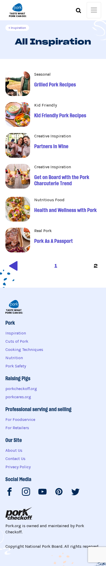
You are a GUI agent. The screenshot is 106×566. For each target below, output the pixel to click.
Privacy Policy (18, 466)
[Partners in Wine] (53, 145)
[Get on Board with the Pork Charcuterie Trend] (53, 177)
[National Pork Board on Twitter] (75, 493)
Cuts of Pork (16, 341)
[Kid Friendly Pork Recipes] (53, 114)
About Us (13, 450)
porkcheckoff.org (21, 388)
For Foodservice (20, 419)
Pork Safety (15, 366)
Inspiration (15, 333)
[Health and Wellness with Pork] (53, 209)
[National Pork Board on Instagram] (26, 493)
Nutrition (14, 357)
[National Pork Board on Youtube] (42, 493)
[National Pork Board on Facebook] (9, 493)
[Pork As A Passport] (53, 240)
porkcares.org (18, 396)
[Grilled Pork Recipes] (53, 83)
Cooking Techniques (24, 349)
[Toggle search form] (78, 11)
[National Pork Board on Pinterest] (59, 493)
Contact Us (15, 458)
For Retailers (17, 427)
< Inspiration (17, 28)
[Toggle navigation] (94, 10)
